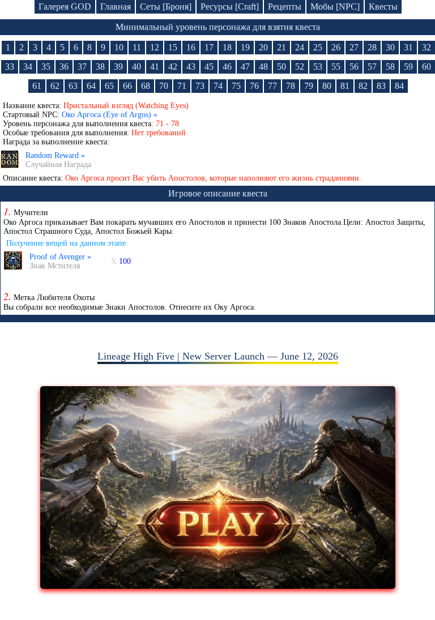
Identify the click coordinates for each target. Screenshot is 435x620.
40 (136, 66)
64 (91, 86)
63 (73, 86)
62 (54, 86)
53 (317, 66)
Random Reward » (55, 155)
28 (372, 47)
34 (27, 66)
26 (335, 47)
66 (127, 86)
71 (181, 86)
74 (218, 86)
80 (326, 86)
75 (236, 86)
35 (45, 66)
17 (209, 47)
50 (281, 66)
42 (172, 66)
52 (299, 66)
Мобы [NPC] (335, 6)
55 (335, 66)
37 (82, 66)
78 (290, 86)
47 (245, 66)
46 (227, 66)
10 (118, 47)
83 (381, 86)
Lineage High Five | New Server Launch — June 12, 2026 (217, 356)
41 (154, 66)
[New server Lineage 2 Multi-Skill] (217, 585)
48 (263, 66)
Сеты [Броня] (165, 6)
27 (354, 47)
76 (254, 86)
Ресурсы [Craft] (230, 6)
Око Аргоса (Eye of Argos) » (109, 114)
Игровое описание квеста (217, 193)
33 (9, 66)
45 (209, 66)
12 (154, 47)
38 (100, 66)
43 (190, 66)
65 (109, 86)
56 (354, 66)
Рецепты (284, 6)
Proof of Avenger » (60, 257)
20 (263, 47)
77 (272, 86)
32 (426, 47)
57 (372, 66)
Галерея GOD (65, 6)
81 (344, 86)
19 (245, 47)
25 (317, 47)
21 (281, 47)
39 (118, 66)
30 (390, 47)
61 (36, 86)
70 (163, 86)
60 (426, 66)
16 (190, 47)
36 (64, 66)
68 (145, 86)
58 (390, 66)
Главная (115, 6)
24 (299, 47)
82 (363, 86)
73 (199, 86)
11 (137, 47)
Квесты (383, 6)
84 (399, 86)
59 (408, 66)
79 (308, 86)
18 (227, 47)
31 (408, 47)
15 (172, 47)
